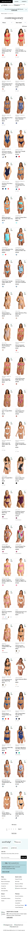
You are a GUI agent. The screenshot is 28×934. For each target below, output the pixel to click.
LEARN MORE (14, 10)
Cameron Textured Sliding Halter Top (6, 50)
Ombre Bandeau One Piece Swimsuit (7, 250)
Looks (5, 13)
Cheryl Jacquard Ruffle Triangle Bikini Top (20, 444)
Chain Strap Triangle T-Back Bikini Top (7, 281)
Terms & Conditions (19, 896)
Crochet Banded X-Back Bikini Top (7, 680)
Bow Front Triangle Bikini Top (20, 152)
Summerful (24, 1)
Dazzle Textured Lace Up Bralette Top (21, 612)
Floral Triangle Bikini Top (7, 478)
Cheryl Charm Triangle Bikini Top (6, 714)
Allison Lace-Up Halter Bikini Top (6, 443)
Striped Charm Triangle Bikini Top (6, 313)
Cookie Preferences (19, 907)
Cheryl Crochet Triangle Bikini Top (20, 646)
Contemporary (10, 13)
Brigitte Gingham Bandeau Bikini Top (7, 580)
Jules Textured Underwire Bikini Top (20, 50)
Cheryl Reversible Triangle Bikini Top (20, 84)
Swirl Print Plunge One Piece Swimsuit (20, 281)
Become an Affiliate (19, 883)
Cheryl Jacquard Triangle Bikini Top (20, 345)
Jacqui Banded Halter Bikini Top (19, 813)
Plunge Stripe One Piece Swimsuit (6, 345)
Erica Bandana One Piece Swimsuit (20, 118)
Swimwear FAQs (4, 890)
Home (2, 13)
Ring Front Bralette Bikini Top (7, 612)
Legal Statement (18, 900)
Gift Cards (17, 881)
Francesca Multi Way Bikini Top (7, 748)
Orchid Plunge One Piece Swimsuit (20, 547)
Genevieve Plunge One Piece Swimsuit (7, 152)
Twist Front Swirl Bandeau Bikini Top (20, 250)
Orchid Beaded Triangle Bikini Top (6, 547)
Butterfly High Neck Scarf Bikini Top (20, 781)
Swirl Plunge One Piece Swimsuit (19, 411)
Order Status (3, 879)
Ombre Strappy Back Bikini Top (21, 218)
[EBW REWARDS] (14, 863)
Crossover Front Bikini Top (6, 512)
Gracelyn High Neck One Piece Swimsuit (20, 748)
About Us (3, 896)
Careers (2, 900)
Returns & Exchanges (5, 881)
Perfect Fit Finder (18, 879)
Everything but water (6, 1)
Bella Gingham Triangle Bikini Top (6, 646)
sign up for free (5, 871)
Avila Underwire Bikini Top (21, 680)
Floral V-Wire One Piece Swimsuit (19, 478)
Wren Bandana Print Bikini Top (7, 118)
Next (19, 829)
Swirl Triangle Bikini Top (7, 411)
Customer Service (4, 883)
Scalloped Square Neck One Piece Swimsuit (20, 513)
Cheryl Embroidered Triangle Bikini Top (7, 84)
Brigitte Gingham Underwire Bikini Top (20, 580)
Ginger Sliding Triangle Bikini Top (6, 813)
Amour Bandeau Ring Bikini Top (20, 313)
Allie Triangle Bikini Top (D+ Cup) (20, 714)
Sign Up (23, 857)
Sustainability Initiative (5, 898)
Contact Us (3, 886)
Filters (4, 22)
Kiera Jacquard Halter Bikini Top (6, 379)
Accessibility (17, 903)
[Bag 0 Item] (22, 4)
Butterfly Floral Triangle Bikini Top (6, 781)
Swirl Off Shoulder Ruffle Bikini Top (20, 379)
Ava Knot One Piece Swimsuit (7, 184)
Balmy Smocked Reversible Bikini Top (7, 218)
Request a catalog (18, 886)
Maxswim (16, 1)
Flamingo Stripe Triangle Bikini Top (20, 184)
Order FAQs (3, 888)
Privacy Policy (18, 898)
